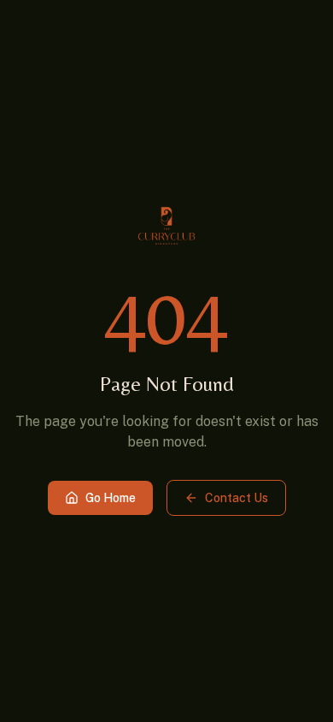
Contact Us (236, 498)
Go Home (110, 498)
